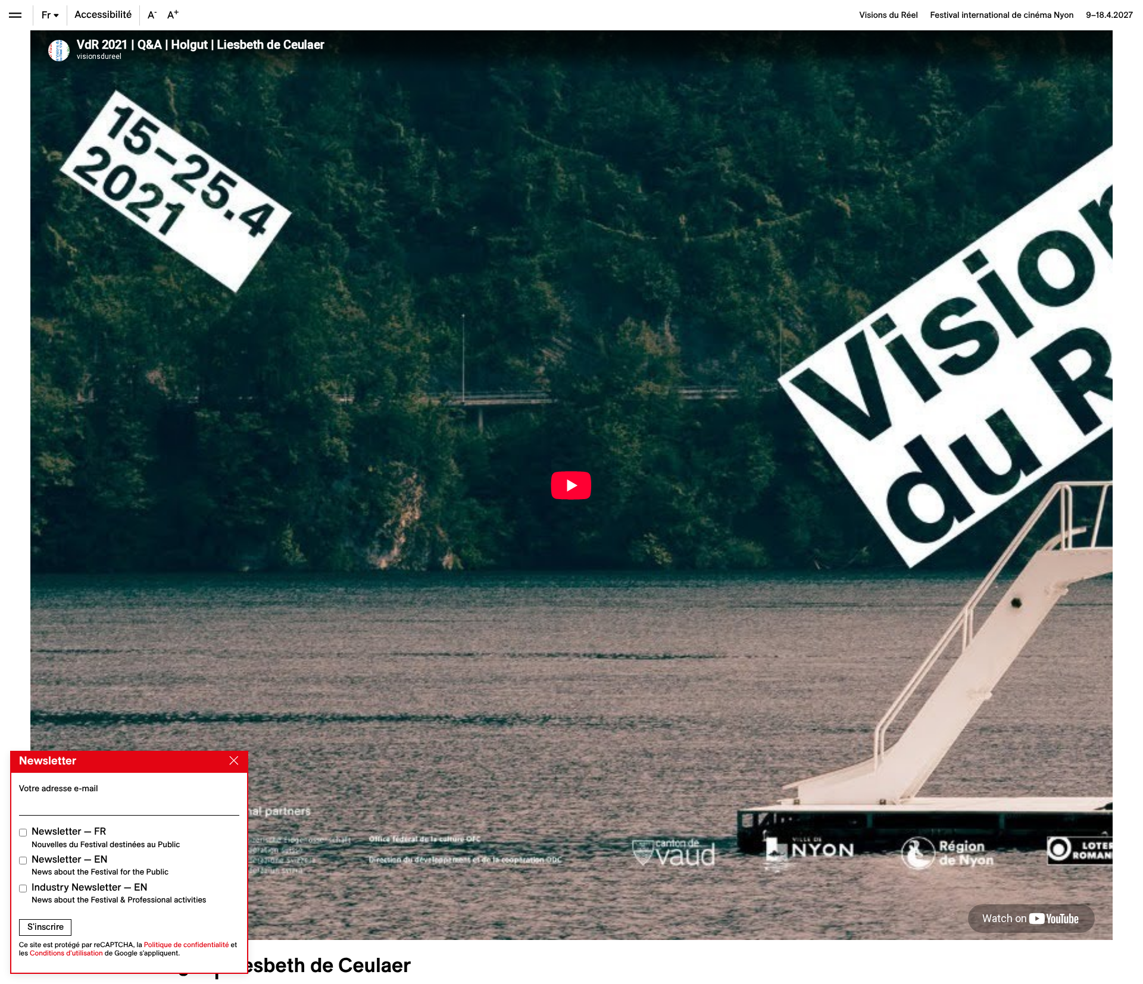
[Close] (231, 760)
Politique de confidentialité (186, 945)
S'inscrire (45, 927)
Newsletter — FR (106, 837)
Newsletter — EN (100, 865)
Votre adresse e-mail (58, 788)
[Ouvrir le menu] (15, 15)
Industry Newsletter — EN (119, 893)
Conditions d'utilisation (66, 953)
